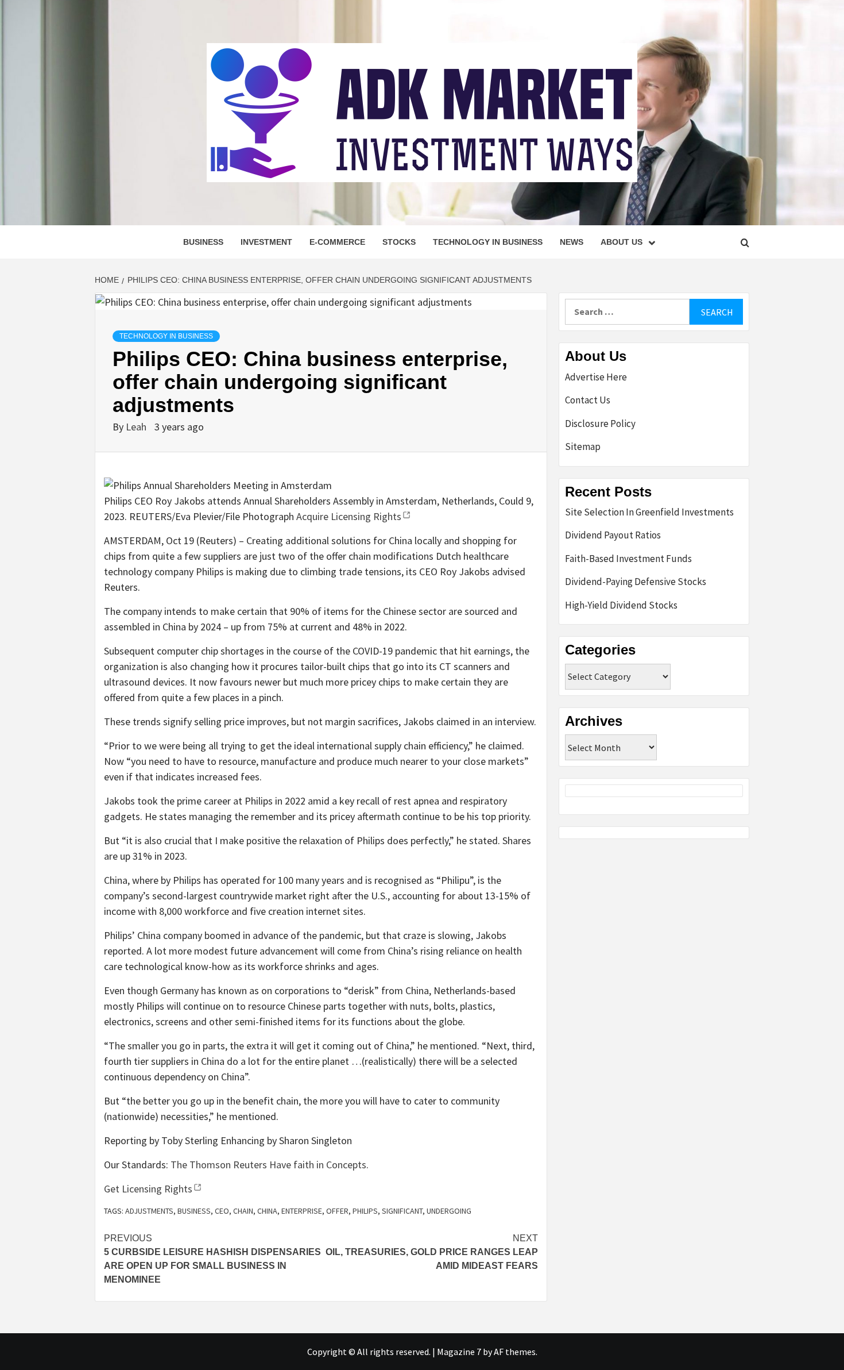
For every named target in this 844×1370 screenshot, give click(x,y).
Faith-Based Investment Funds (628, 558)
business (194, 1211)
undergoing (449, 1211)
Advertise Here (596, 377)
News (571, 242)
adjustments (149, 1211)
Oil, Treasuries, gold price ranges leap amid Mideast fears (432, 1252)
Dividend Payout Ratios (613, 535)
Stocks (399, 242)
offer (337, 1211)
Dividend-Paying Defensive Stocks (635, 581)
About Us (621, 242)
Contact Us (587, 400)
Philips (365, 1211)
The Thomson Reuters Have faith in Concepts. (270, 1164)
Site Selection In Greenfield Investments (649, 512)
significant (402, 1211)
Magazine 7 (459, 1351)
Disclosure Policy (600, 423)
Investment (266, 242)
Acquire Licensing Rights (348, 516)
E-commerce (337, 242)
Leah (137, 426)
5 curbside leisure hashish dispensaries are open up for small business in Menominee (212, 1258)
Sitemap (583, 446)
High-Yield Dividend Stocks (621, 605)
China (267, 1211)
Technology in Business (488, 242)
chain (243, 1211)
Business (203, 242)
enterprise (301, 1211)
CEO (222, 1211)
